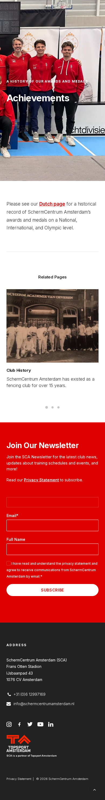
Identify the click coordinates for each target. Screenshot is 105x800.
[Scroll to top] (94, 789)
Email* (12, 515)
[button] (52, 326)
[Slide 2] (52, 407)
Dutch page (52, 204)
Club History (18, 370)
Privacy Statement (41, 480)
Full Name (15, 539)
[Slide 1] (47, 407)
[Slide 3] (58, 407)
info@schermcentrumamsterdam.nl (43, 703)
